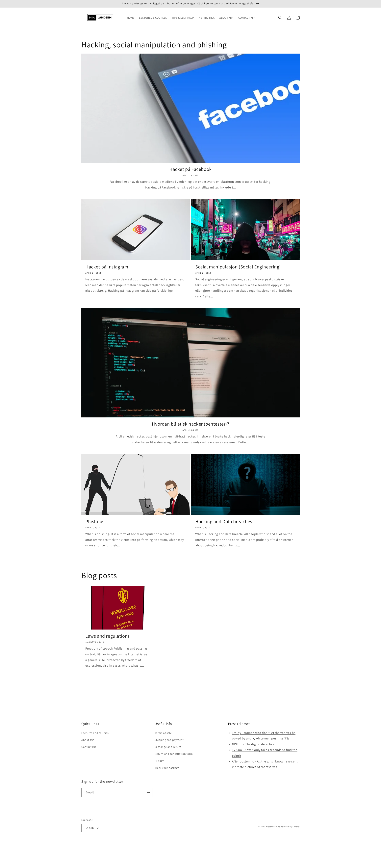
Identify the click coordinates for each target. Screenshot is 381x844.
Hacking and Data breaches (223, 521)
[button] (280, 17)
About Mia (87, 740)
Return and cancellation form (174, 754)
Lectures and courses (95, 733)
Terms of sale (163, 733)
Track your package (167, 768)
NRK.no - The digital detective (253, 744)
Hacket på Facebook (190, 169)
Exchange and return (168, 747)
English (90, 828)
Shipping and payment (169, 740)
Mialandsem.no (273, 826)
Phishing (94, 521)
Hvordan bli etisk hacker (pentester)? (190, 424)
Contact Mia (89, 747)
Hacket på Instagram (106, 267)
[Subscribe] (148, 792)
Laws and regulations (107, 636)
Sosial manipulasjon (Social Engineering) (238, 267)
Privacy (159, 760)
